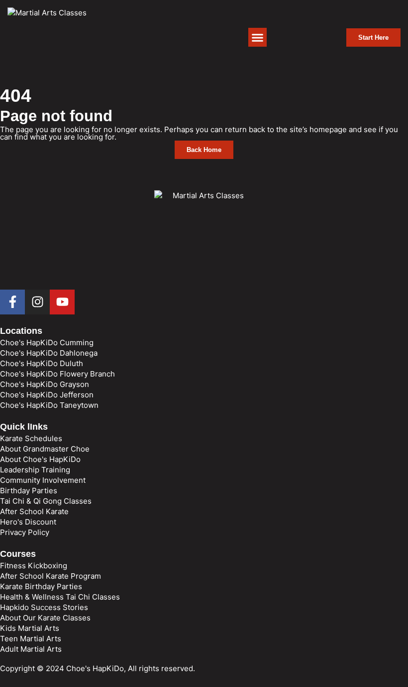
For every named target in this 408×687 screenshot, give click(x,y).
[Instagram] (37, 302)
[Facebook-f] (12, 302)
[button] (257, 37)
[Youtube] (62, 302)
